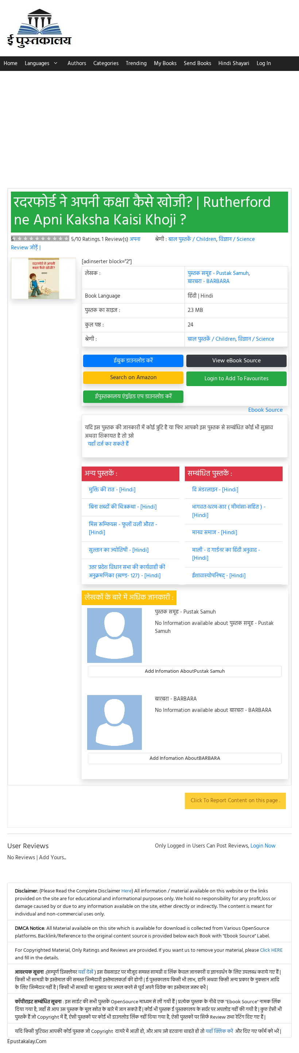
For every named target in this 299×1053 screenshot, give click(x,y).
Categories (106, 63)
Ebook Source (265, 410)
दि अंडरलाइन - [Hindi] (215, 490)
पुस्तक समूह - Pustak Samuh (218, 273)
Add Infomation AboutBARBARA (185, 758)
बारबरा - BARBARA (209, 281)
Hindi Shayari (233, 63)
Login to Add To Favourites (236, 378)
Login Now (263, 846)
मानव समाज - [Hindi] (214, 532)
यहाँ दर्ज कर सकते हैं (108, 444)
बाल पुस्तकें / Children (192, 239)
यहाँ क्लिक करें (219, 1031)
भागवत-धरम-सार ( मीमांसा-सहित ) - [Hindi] (228, 511)
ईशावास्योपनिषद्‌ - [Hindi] (219, 575)
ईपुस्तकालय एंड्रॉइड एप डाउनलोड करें (133, 396)
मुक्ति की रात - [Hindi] (112, 490)
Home (11, 63)
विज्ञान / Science (237, 239)
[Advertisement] (149, 126)
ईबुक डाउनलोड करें (133, 361)
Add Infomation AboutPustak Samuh (185, 671)
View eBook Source (236, 361)
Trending (136, 63)
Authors (76, 63)
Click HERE (271, 950)
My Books (165, 63)
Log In (264, 63)
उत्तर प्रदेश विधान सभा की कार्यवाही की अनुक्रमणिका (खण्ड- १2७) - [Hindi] (127, 571)
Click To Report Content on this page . (235, 800)
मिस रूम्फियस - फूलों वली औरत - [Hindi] (123, 528)
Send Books (197, 63)
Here (126, 891)
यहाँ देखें (86, 972)
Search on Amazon (133, 377)
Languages (37, 63)
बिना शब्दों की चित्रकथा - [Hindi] (123, 507)
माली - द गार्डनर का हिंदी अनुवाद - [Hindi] (226, 554)
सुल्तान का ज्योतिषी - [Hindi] (119, 550)
